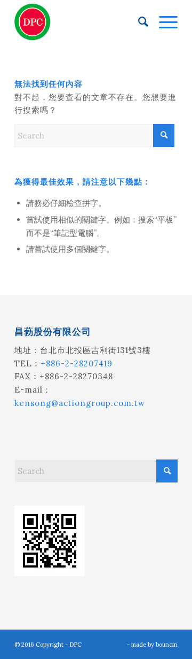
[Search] (137, 22)
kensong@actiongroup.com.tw (79, 403)
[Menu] (163, 22)
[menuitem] (137, 22)
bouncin (167, 644)
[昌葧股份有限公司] (79, 22)
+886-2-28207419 (77, 363)
